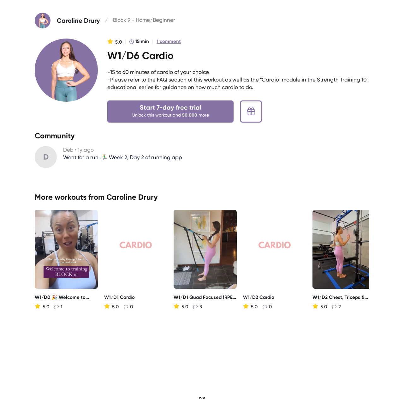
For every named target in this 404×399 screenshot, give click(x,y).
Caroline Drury (132, 197)
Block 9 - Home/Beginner (144, 20)
